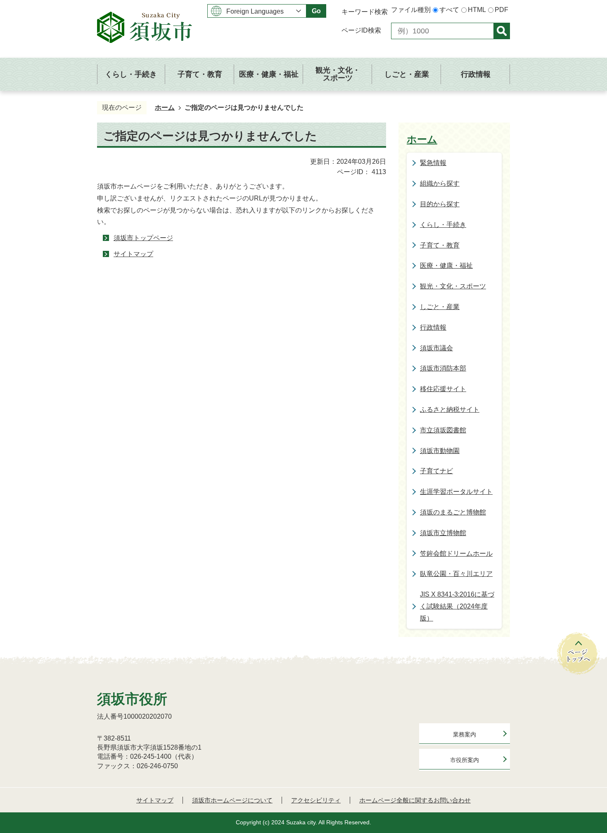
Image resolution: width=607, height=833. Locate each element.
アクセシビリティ (316, 800)
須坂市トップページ (143, 237)
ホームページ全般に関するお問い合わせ (415, 800)
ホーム (165, 107)
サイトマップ (133, 253)
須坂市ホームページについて (232, 800)
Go (316, 10)
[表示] (501, 31)
